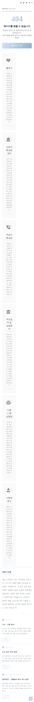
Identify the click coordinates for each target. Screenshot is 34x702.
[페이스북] (31, 3)
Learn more (9, 125)
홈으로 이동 (18, 45)
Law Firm (8, 9)
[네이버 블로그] (21, 3)
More (5, 639)
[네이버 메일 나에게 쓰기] (26, 3)
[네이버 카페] (23, 3)
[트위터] (29, 3)
